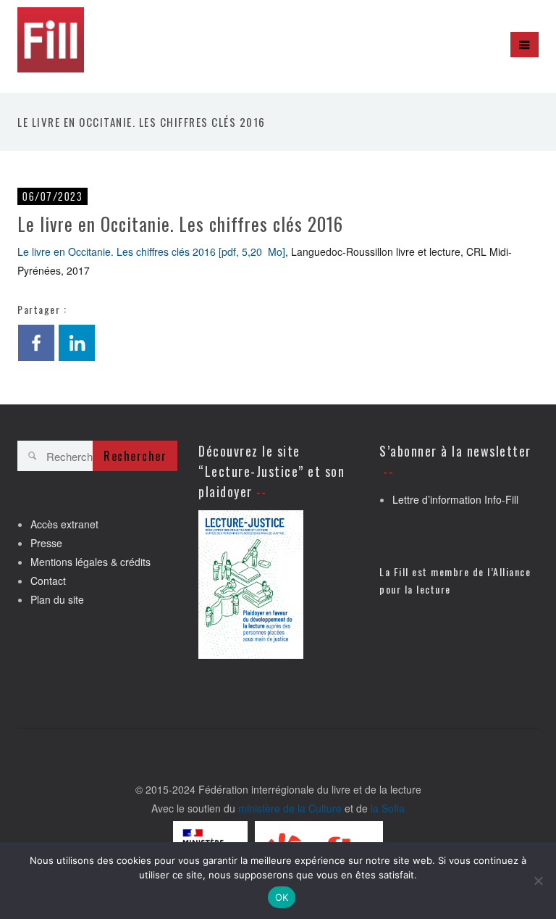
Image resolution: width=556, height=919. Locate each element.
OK (282, 897)
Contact (48, 580)
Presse (46, 543)
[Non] (538, 880)
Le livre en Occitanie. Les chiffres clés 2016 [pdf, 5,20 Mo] (151, 251)
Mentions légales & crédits (90, 561)
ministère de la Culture (290, 808)
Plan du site (57, 599)
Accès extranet (64, 524)
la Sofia (388, 808)
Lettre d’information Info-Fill (455, 499)
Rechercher (135, 456)
